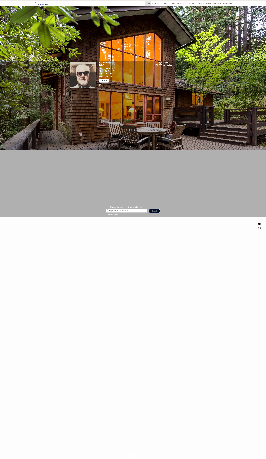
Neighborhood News (204, 3)
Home (148, 3)
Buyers (166, 4)
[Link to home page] (42, 3)
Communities (227, 3)
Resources (181, 4)
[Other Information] (259, 228)
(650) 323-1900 (109, 71)
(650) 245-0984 (109, 69)
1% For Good (217, 3)
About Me (192, 4)
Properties (156, 4)
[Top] (259, 224)
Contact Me (104, 81)
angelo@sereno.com (106, 77)
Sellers (173, 3)
